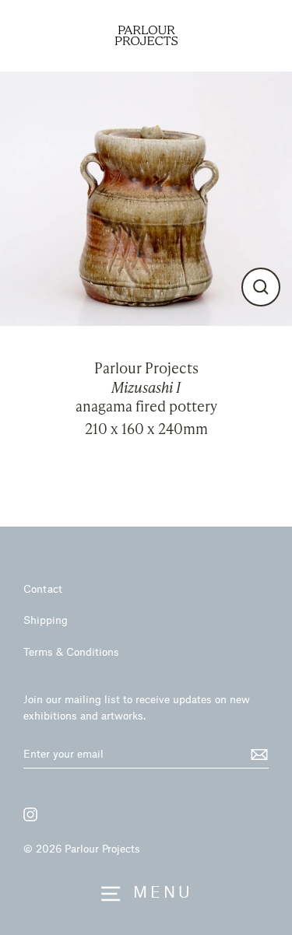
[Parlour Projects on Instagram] (30, 814)
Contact (42, 588)
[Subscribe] (257, 754)
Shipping (45, 619)
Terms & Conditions (71, 651)
